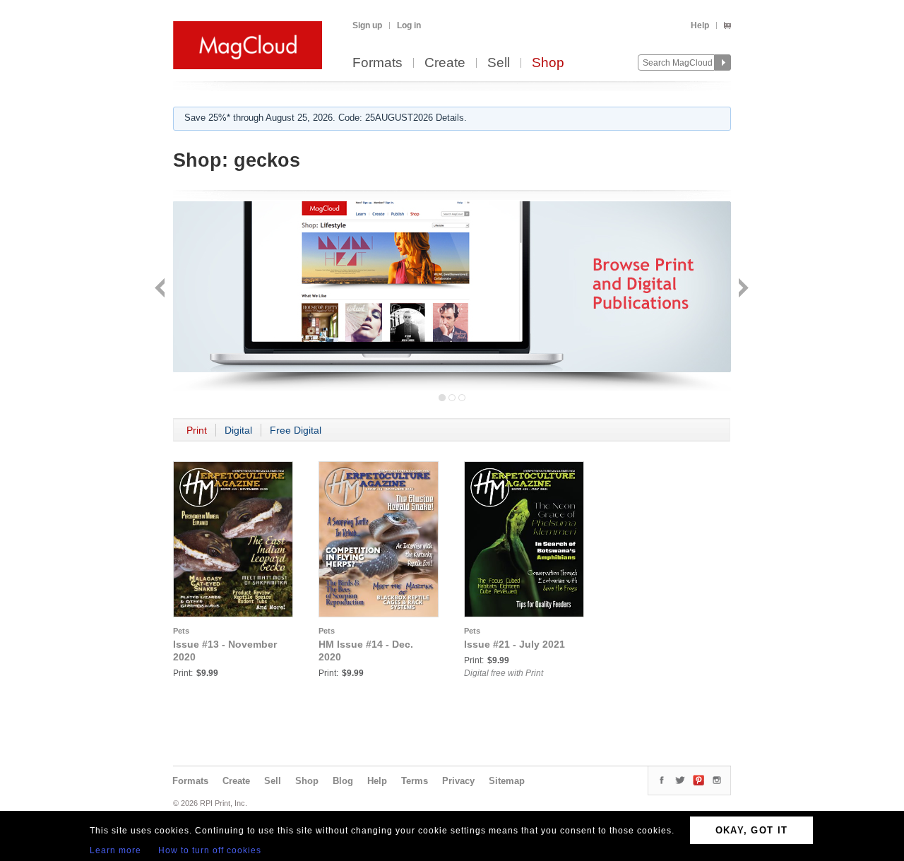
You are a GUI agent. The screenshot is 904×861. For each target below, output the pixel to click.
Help (700, 25)
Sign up (367, 25)
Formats (377, 63)
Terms (414, 781)
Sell (498, 63)
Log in (409, 25)
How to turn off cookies (209, 850)
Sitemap (507, 781)
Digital (238, 430)
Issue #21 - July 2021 (514, 644)
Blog (343, 781)
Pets (181, 631)
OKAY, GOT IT (751, 830)
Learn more (115, 850)
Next (742, 289)
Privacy (458, 781)
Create (444, 63)
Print (196, 430)
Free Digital (295, 430)
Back (161, 289)
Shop (548, 63)
